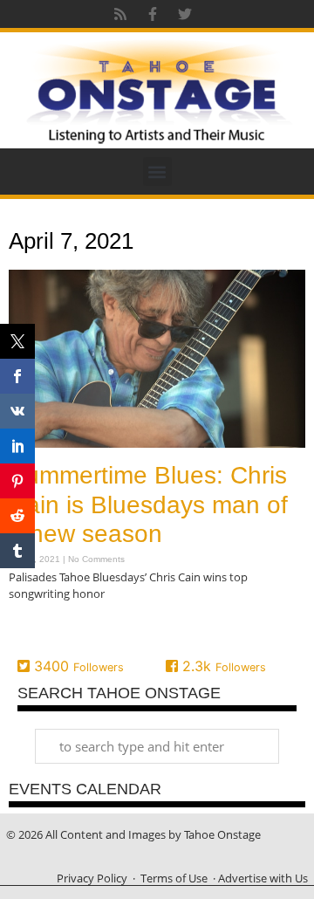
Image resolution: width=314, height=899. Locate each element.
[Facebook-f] (153, 14)
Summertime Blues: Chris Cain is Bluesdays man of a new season (148, 504)
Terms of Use (174, 878)
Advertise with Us (263, 878)
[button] (157, 171)
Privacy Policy (92, 878)
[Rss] (120, 14)
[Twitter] (185, 14)
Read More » (39, 628)
